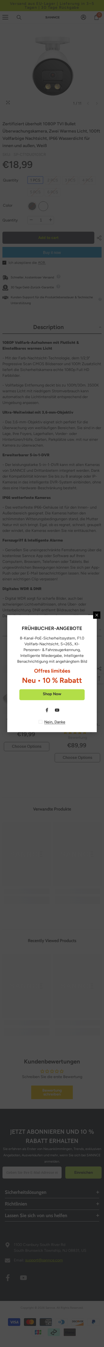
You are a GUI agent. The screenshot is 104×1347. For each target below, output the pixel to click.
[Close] (96, 615)
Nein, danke (54, 721)
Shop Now (52, 693)
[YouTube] (57, 710)
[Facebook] (47, 710)
